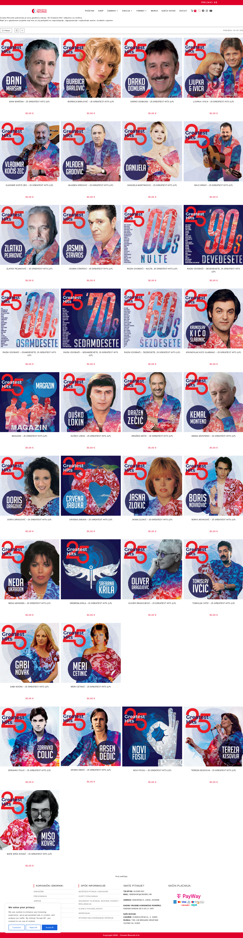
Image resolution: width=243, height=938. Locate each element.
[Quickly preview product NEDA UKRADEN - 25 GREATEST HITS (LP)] (58, 543)
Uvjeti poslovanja (88, 896)
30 (234, 30)
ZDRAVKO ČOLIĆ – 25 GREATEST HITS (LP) (29, 770)
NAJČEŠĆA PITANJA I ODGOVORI (93, 892)
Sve (241, 30)
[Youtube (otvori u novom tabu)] (210, 10)
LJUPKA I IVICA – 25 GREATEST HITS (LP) (213, 101)
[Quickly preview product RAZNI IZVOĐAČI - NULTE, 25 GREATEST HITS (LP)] (180, 209)
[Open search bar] (199, 11)
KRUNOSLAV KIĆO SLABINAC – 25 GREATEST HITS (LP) (213, 352)
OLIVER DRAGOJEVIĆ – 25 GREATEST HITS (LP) (152, 603)
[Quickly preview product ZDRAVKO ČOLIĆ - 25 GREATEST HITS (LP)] (58, 711)
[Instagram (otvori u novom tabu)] (207, 10)
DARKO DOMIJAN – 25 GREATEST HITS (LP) (152, 101)
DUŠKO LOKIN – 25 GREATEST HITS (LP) (91, 436)
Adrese (37, 901)
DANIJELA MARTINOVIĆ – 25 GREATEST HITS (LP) (152, 185)
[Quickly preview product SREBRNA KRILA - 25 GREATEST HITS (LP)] (119, 543)
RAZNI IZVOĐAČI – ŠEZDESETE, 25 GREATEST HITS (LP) (152, 352)
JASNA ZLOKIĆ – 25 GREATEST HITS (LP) (152, 519)
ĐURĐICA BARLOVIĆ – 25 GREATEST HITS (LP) (91, 101)
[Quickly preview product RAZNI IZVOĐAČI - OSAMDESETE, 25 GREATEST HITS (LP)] (58, 293)
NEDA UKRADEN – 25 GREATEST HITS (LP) (29, 603)
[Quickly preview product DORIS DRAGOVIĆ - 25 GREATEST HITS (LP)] (58, 460)
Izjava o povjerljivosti (91, 909)
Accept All (49, 927)
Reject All (33, 927)
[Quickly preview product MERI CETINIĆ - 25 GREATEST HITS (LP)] (119, 627)
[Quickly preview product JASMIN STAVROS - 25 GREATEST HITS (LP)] (119, 209)
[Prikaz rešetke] (17, 30)
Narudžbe (39, 892)
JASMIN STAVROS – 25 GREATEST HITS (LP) (91, 269)
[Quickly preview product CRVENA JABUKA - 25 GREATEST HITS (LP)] (119, 460)
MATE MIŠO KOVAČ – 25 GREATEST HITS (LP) (29, 854)
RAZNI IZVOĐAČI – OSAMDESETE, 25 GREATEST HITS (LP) (29, 353)
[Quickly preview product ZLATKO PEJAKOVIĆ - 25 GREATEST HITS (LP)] (58, 209)
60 (237, 30)
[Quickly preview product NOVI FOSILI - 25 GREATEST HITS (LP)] (180, 711)
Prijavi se (209, 2)
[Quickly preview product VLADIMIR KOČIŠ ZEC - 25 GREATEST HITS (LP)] (58, 125)
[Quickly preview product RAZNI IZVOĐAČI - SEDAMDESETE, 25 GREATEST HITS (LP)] (119, 293)
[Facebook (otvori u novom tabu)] (203, 10)
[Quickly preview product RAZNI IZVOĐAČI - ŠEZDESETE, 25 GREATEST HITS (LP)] (180, 293)
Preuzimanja (40, 896)
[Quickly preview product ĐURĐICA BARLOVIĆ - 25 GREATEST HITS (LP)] (119, 42)
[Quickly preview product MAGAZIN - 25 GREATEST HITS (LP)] (58, 376)
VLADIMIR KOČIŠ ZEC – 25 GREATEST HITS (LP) (29, 185)
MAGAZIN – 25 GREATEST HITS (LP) (29, 436)
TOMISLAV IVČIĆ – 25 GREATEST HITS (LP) (213, 603)
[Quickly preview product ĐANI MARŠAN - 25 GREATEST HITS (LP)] (58, 42)
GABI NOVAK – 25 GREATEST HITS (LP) (29, 687)
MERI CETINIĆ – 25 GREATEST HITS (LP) (91, 687)
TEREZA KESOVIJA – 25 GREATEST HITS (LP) (213, 770)
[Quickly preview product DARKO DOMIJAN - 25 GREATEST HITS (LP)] (180, 42)
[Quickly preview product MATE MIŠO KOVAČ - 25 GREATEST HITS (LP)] (58, 794)
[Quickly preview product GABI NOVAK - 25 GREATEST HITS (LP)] (58, 627)
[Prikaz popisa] (22, 30)
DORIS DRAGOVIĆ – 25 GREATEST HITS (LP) (29, 519)
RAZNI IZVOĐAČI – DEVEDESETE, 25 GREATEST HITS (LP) (213, 270)
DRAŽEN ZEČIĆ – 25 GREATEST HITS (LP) (152, 436)
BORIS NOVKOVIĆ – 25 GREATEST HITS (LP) (214, 519)
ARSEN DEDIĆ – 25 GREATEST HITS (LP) (91, 770)
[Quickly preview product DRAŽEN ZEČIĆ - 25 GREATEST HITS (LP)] (180, 376)
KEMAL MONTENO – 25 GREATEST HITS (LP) (214, 436)
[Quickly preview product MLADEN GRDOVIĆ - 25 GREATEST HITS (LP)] (119, 125)
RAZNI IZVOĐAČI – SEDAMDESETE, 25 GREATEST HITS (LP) (90, 353)
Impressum (84, 913)
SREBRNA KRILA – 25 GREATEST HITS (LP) (91, 603)
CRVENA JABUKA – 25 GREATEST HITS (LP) (90, 519)
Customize (16, 927)
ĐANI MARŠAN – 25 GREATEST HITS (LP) (29, 101)
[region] (33, 918)
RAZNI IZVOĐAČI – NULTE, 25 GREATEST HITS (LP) (152, 269)
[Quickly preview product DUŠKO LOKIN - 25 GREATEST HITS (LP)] (119, 376)
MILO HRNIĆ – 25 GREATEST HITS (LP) (213, 185)
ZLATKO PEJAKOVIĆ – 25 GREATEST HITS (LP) (29, 269)
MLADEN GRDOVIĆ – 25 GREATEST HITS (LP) (90, 185)
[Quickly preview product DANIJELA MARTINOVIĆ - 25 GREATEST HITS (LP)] (180, 125)
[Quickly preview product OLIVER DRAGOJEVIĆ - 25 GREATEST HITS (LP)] (180, 543)
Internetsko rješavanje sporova (96, 918)
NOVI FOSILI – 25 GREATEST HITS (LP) (152, 770)
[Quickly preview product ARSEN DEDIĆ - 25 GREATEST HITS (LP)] (119, 711)
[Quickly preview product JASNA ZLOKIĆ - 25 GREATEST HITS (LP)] (180, 460)
